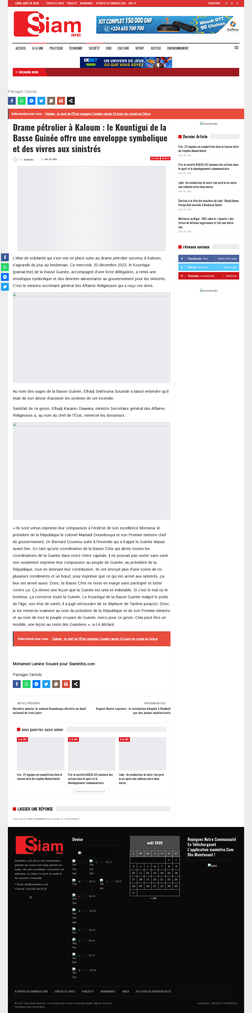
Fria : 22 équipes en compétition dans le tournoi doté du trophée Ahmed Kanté (208, 148)
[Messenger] (31, 101)
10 (133, 872)
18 (140, 879)
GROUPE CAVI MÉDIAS (224, 1003)
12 (147, 872)
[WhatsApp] (22, 101)
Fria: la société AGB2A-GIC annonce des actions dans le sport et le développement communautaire (208, 166)
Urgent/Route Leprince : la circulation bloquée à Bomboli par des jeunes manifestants (133, 710)
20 (154, 879)
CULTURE (123, 48)
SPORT (139, 48)
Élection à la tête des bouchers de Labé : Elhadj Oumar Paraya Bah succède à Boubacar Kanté (208, 202)
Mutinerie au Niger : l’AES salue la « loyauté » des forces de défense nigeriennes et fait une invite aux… (205, 222)
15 (169, 872)
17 (133, 879)
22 (169, 879)
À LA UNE (37, 48)
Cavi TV (132, 3)
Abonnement (86, 3)
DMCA (125, 991)
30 (176, 886)
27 (154, 886)
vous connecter (36, 818)
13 (154, 872)
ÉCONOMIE (75, 48)
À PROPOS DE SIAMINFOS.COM (110, 3)
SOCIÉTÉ (94, 48)
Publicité (72, 3)
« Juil (153, 898)
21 (161, 879)
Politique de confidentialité (153, 991)
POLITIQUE (56, 48)
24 (133, 886)
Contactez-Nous (55, 3)
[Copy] (51, 101)
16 (176, 872)
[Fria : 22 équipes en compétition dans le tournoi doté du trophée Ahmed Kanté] (40, 753)
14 (161, 872)
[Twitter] (41, 101)
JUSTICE (156, 48)
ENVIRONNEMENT (178, 48)
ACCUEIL (21, 48)
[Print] (61, 101)
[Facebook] (12, 101)
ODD (108, 48)
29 (169, 886)
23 (176, 879)
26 (147, 886)
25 (140, 886)
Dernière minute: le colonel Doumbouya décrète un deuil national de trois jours (49, 710)
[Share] (71, 101)
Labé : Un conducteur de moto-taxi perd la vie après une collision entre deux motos (207, 184)
